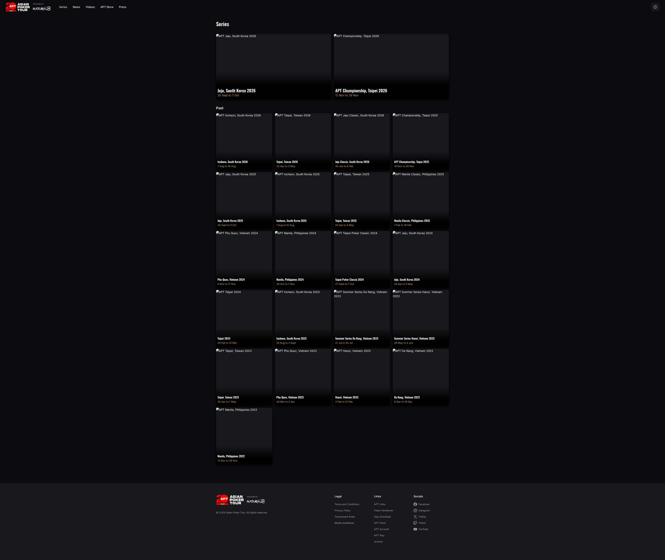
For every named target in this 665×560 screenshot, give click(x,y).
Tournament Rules (345, 516)
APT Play (379, 535)
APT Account (381, 529)
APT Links (379, 504)
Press (122, 7)
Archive (378, 541)
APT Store (106, 7)
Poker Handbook (383, 510)
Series (63, 7)
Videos (90, 7)
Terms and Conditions (347, 504)
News (76, 7)
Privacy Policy (343, 510)
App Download (382, 516)
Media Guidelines (344, 522)
